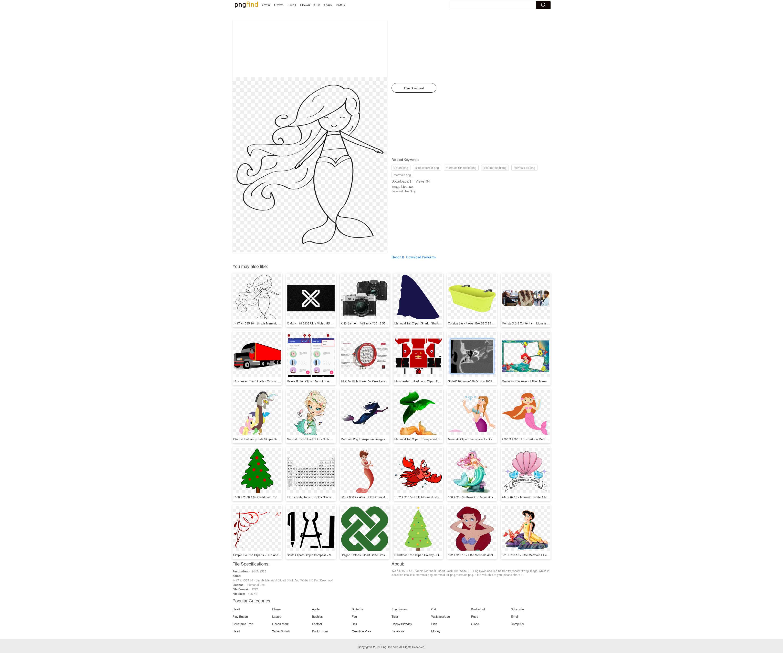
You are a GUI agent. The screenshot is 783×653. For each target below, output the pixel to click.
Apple (316, 609)
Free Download (414, 88)
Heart (236, 609)
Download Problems (421, 257)
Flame (276, 609)
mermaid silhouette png (461, 168)
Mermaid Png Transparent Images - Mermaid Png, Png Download (383, 439)
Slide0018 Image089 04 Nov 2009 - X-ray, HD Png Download (487, 381)
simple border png (427, 168)
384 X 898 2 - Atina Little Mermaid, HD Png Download (375, 497)
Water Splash (281, 631)
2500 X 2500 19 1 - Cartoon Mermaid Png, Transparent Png (540, 439)
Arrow (265, 5)
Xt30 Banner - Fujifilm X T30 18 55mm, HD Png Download (378, 323)
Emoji (292, 5)
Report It (398, 257)
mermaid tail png (524, 168)
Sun (317, 5)
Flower (305, 5)
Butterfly (357, 609)
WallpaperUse (440, 616)
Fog (354, 616)
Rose (474, 616)
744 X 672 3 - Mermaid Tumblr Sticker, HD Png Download (539, 497)
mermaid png (402, 175)
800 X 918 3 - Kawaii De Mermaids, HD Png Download (483, 497)
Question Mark (362, 631)
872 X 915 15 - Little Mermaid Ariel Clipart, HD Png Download (487, 555)
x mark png (401, 168)
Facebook (398, 631)
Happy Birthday (402, 624)
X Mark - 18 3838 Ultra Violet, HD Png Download (318, 323)
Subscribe (517, 609)
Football (317, 624)
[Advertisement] (310, 48)
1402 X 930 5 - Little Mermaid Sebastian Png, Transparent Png (435, 497)
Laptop (276, 616)
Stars (328, 5)
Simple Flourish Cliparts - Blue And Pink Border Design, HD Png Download (281, 555)
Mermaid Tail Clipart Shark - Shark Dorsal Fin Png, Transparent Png (438, 323)
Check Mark (280, 624)
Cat (433, 609)
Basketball (478, 609)
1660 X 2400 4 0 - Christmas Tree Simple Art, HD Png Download (274, 497)
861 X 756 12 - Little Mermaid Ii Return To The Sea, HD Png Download (547, 555)
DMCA (341, 5)
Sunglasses (399, 609)
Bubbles (317, 616)
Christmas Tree (242, 624)
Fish (434, 624)
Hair (354, 624)
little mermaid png (495, 168)
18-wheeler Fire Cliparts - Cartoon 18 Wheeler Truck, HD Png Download (279, 381)
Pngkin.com (320, 631)
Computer (517, 624)
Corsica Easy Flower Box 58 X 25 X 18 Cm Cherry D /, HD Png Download (495, 323)
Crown (279, 5)
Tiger (395, 616)
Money (435, 631)
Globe (475, 624)
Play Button (240, 616)
